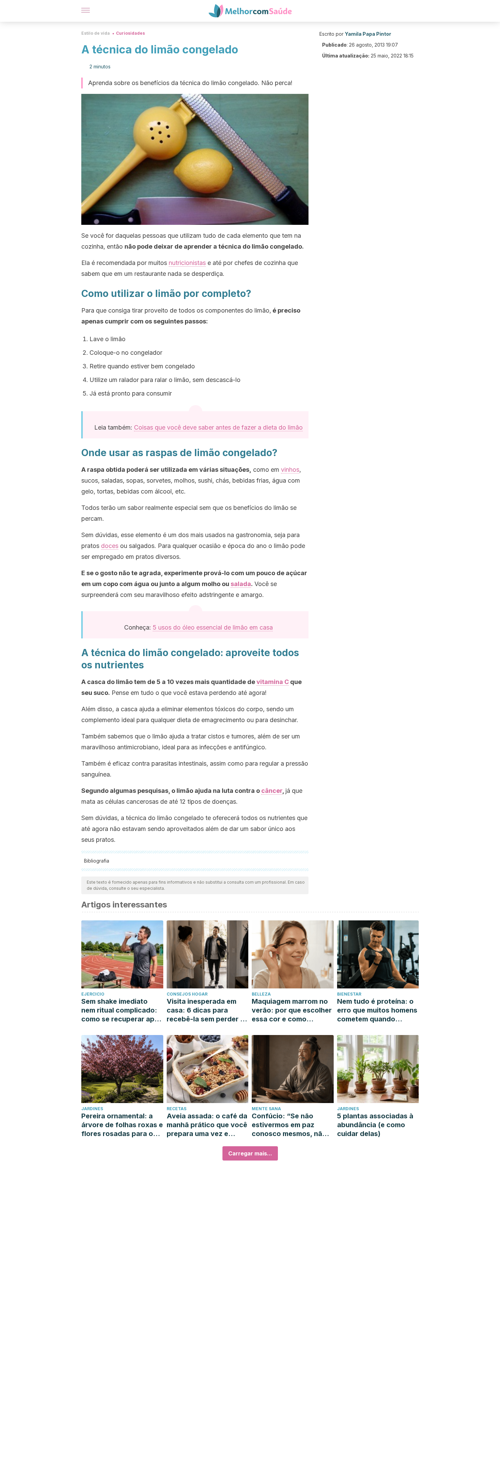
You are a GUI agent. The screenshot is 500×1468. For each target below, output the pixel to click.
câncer (271, 790)
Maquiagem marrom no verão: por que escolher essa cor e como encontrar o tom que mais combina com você (292, 1010)
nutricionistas (187, 262)
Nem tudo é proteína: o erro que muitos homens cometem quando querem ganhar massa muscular (377, 1010)
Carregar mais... (250, 1153)
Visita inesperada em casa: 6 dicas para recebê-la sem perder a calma (205, 1010)
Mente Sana (266, 1108)
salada (241, 583)
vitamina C (272, 681)
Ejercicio (92, 994)
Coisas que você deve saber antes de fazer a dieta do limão (218, 427)
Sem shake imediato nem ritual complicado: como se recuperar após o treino (122, 1010)
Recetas (176, 1108)
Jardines (92, 1108)
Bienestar (349, 994)
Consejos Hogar (187, 994)
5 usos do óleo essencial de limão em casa (213, 627)
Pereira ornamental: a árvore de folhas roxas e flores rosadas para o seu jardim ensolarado (122, 1125)
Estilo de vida (95, 33)
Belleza (261, 994)
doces (109, 545)
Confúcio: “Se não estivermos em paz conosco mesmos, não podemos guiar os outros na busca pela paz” (289, 1125)
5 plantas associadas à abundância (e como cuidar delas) (375, 1125)
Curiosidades (130, 33)
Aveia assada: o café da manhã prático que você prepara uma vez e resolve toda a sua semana (207, 1125)
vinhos (290, 469)
